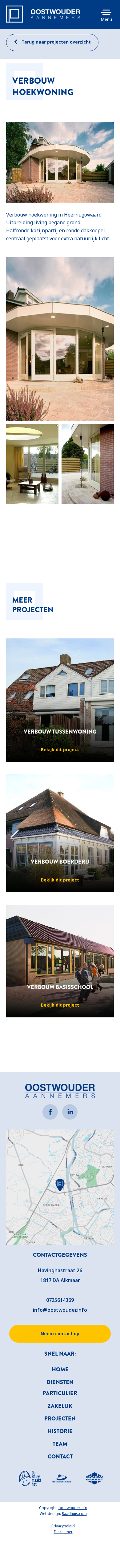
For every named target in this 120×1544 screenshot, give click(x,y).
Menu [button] (106, 19)
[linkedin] (70, 1112)
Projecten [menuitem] (60, 1419)
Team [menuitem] (60, 1444)
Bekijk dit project (60, 749)
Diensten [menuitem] (60, 1382)
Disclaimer (63, 1531)
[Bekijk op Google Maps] (60, 1187)
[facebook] (50, 1112)
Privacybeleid (63, 1526)
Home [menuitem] (60, 1369)
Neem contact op (60, 1333)
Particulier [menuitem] (60, 1393)
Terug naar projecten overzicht (55, 42)
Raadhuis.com (74, 1513)
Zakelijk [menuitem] (60, 1406)
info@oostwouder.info (60, 1309)
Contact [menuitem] (60, 1457)
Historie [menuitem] (60, 1431)
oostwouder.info (72, 1507)
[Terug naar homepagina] (55, 14)
